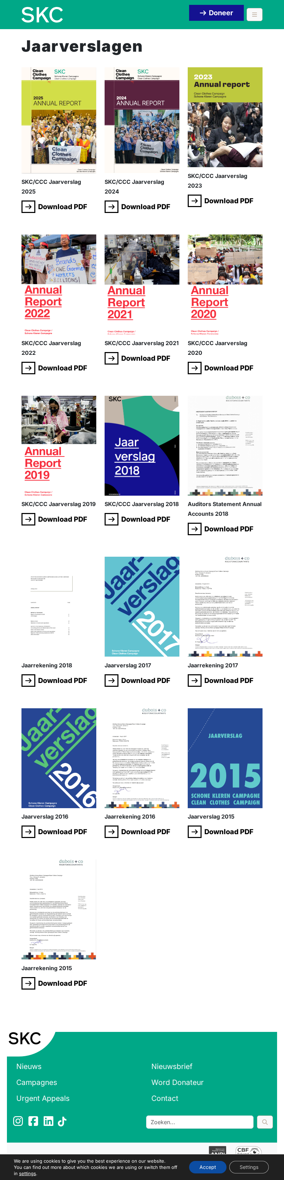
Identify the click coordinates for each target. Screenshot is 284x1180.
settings (27, 1173)
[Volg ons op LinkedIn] (49, 1123)
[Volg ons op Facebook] (34, 1123)
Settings (249, 1167)
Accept (207, 1167)
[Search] (265, 1122)
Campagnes (36, 1082)
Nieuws (29, 1066)
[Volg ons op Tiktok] (63, 1123)
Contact (164, 1098)
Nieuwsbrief (172, 1066)
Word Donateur (177, 1082)
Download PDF (62, 207)
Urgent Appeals (43, 1098)
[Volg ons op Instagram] (18, 1123)
